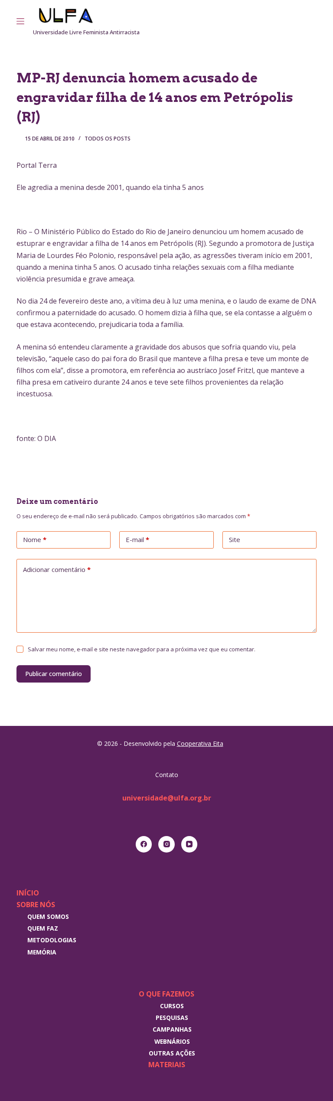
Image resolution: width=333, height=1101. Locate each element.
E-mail (137, 539)
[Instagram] (301, 21)
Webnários (172, 1041)
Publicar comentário (53, 674)
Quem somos (48, 916)
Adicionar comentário (57, 569)
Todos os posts (108, 138)
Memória (41, 952)
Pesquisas (172, 1017)
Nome (34, 539)
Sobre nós (35, 904)
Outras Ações (172, 1053)
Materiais (166, 1064)
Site (234, 539)
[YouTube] (189, 844)
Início (27, 893)
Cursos (172, 1006)
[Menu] (20, 21)
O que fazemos (166, 994)
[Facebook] (144, 844)
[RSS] (313, 21)
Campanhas (172, 1029)
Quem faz (42, 928)
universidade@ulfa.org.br (166, 798)
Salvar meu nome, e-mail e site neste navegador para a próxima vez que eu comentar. (141, 649)
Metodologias (51, 940)
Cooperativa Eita (200, 743)
